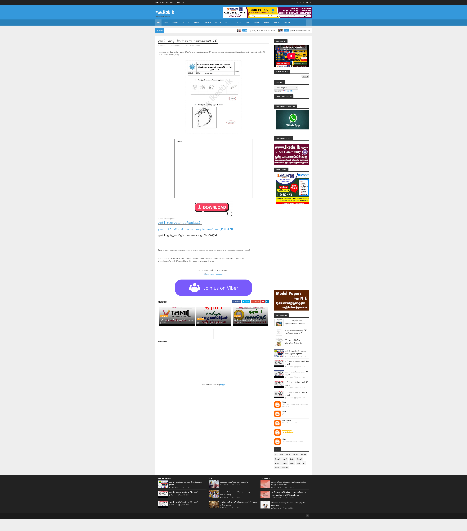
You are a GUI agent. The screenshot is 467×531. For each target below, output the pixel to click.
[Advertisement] (291, 243)
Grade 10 (197, 22)
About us (172, 2)
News (222, 30)
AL (276, 455)
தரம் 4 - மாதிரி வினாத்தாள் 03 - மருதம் (183, 502)
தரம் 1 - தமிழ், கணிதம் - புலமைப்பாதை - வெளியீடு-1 (187, 235)
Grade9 (292, 463)
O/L (189, 22)
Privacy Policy (181, 2)
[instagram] (300, 2)
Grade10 (295, 455)
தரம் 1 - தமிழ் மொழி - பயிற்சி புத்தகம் (179, 222)
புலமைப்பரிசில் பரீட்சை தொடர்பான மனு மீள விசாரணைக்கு (287, 30)
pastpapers (285, 467)
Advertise (158, 2)
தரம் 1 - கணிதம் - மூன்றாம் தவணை (209, 322)
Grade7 (277, 463)
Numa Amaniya (286, 421)
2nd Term (237, 316)
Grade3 (277, 459)
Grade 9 (208, 22)
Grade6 (299, 459)
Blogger (222, 384)
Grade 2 (277, 22)
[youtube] (310, 2)
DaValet (284, 402)
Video (277, 467)
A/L (183, 22)
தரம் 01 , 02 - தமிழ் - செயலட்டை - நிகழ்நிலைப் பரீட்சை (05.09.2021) (195, 229)
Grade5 (292, 459)
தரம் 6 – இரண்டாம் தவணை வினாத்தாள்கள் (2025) (295, 352)
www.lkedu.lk (164, 12)
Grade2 (303, 455)
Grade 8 (218, 22)
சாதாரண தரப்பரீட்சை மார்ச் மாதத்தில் (239, 30)
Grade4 (285, 459)
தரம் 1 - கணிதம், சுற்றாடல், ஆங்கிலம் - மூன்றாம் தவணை (176, 321)
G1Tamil (191, 45)
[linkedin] (303, 2)
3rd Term (164, 316)
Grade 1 (287, 22)
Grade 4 (257, 22)
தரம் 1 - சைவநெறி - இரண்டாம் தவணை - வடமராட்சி (248, 321)
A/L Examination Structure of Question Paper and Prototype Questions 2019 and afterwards (288, 493)
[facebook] (297, 2)
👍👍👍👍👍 (287, 430)
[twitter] (307, 2)
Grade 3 (267, 22)
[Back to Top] (307, 515)
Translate (290, 90)
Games (165, 22)
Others (175, 22)
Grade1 (198, 45)
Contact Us (165, 2)
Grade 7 (228, 22)
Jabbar (284, 439)
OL (304, 463)
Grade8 (285, 463)
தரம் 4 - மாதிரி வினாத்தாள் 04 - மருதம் (183, 492)
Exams (281, 455)
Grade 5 (247, 22)
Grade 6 (238, 22)
